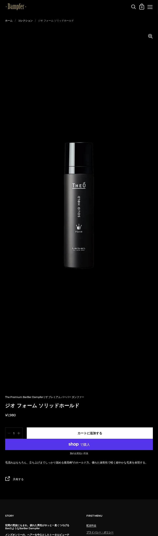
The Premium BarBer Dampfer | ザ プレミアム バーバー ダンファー (44, 397)
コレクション (25, 20)
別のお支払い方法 (79, 453)
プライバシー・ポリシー (100, 532)
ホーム (9, 20)
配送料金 (91, 525)
